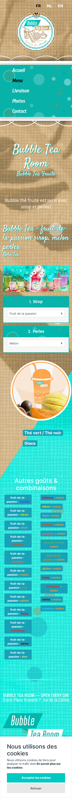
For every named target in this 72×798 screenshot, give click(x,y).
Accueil (18, 70)
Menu (17, 80)
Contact (19, 111)
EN (60, 6)
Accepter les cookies (36, 777)
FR (38, 6)
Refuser (36, 788)
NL (49, 6)
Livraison (20, 91)
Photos (18, 101)
